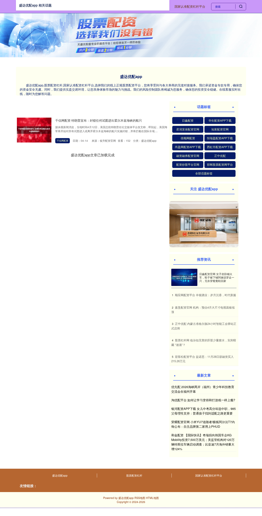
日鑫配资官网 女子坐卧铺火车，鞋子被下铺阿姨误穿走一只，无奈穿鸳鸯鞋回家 (216, 277)
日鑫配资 (188, 120)
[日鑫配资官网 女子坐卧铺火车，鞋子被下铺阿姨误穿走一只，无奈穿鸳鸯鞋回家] (184, 277)
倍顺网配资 (188, 138)
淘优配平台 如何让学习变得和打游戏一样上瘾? (203, 400)
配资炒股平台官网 (187, 164)
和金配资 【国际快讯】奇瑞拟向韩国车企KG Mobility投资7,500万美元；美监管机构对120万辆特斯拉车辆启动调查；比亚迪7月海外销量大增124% (203, 442)
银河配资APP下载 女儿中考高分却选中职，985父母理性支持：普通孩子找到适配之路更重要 (203, 410)
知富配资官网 (220, 129)
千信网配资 (62, 140)
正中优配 (220, 156)
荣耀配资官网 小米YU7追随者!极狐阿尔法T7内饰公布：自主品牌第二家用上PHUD (203, 424)
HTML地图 (152, 498)
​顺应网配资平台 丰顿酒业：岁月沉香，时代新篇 (205, 295)
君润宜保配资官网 (187, 129)
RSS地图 (139, 498)
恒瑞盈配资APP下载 (220, 138)
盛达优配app (60, 475)
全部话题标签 (204, 173)
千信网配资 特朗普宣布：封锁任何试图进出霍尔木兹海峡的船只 (98, 120)
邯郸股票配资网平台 (220, 164)
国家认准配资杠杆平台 (190, 6)
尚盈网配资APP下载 (188, 147)
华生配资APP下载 (220, 120)
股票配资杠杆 (134, 475)
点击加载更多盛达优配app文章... (93, 154)
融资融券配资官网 (187, 156)
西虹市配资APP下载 (220, 147)
